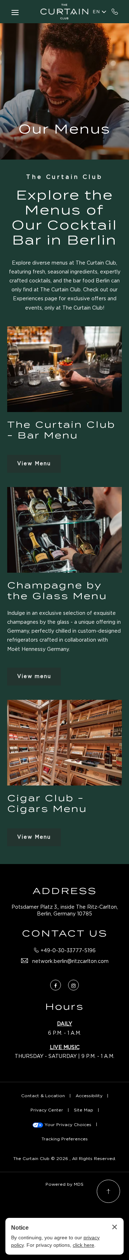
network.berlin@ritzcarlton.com (70, 961)
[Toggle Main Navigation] (15, 12)
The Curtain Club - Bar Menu (61, 430)
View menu (34, 679)
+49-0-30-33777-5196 (114, 11)
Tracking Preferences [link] (65, 1138)
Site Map (83, 1110)
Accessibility (89, 1095)
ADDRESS (65, 890)
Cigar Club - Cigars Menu (47, 803)
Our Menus (65, 128)
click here (83, 1245)
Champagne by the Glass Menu (57, 590)
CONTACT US (65, 933)
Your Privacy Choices (67, 1124)
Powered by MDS (64, 1184)
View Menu (34, 466)
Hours (64, 1006)
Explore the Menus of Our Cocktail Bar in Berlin (64, 217)
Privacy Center (46, 1110)
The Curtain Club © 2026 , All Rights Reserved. (64, 1158)
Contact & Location (43, 1095)
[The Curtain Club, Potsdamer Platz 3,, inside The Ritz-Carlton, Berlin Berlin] (64, 11)
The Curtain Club (64, 177)
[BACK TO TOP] (108, 1191)
